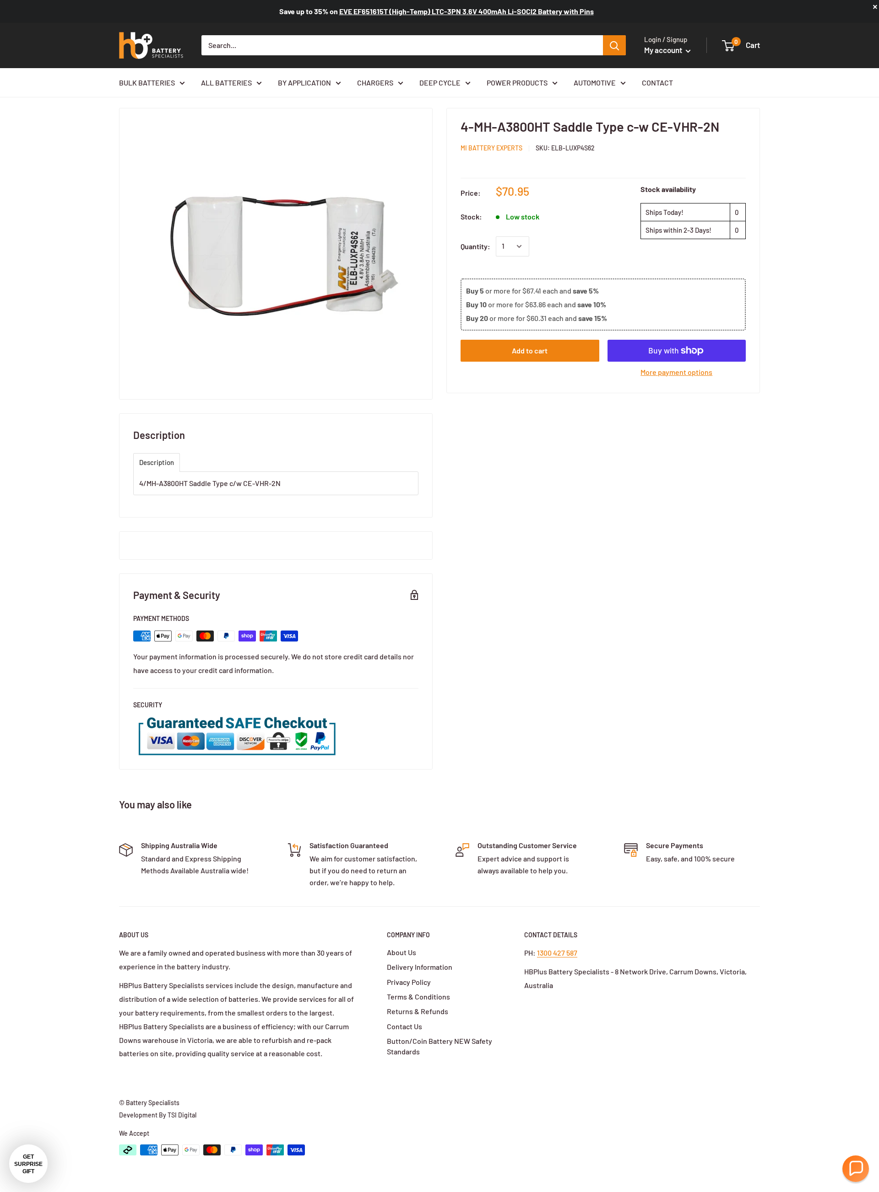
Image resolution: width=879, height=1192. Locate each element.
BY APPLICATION (304, 82)
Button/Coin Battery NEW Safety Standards (439, 1046)
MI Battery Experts (491, 148)
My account (664, 49)
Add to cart (530, 350)
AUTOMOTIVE (595, 82)
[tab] (156, 462)
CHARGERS (375, 82)
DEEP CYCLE (440, 82)
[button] (855, 1168)
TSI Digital (182, 1115)
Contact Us (404, 1026)
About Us (401, 952)
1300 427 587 (557, 952)
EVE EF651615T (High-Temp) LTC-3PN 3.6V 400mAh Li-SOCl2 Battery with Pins (466, 11)
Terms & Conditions (418, 996)
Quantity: (475, 246)
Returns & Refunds (417, 1011)
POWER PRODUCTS (517, 82)
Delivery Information (419, 966)
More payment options (676, 372)
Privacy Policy (409, 982)
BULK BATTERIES (147, 82)
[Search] (614, 45)
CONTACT (657, 82)
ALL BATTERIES (226, 82)
